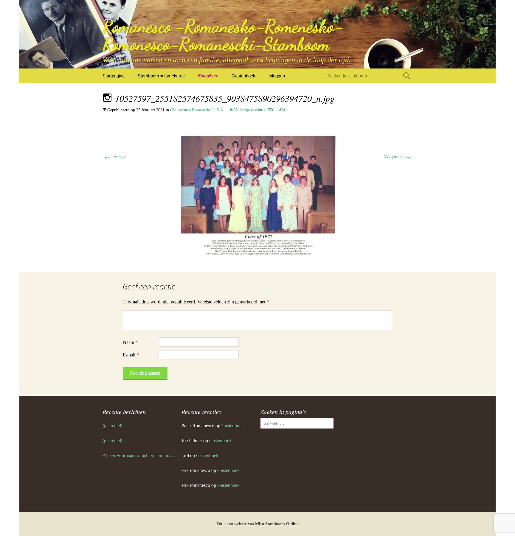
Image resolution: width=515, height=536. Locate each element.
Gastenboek (243, 75)
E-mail (131, 354)
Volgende (398, 156)
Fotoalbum (208, 75)
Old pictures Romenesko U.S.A (196, 110)
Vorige (114, 156)
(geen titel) (112, 425)
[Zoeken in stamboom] (406, 76)
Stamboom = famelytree (161, 75)
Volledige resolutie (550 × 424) (260, 110)
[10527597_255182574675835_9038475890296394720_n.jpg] (257, 196)
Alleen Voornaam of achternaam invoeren (139, 455)
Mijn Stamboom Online (276, 524)
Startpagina (114, 75)
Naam (130, 342)
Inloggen (277, 75)
